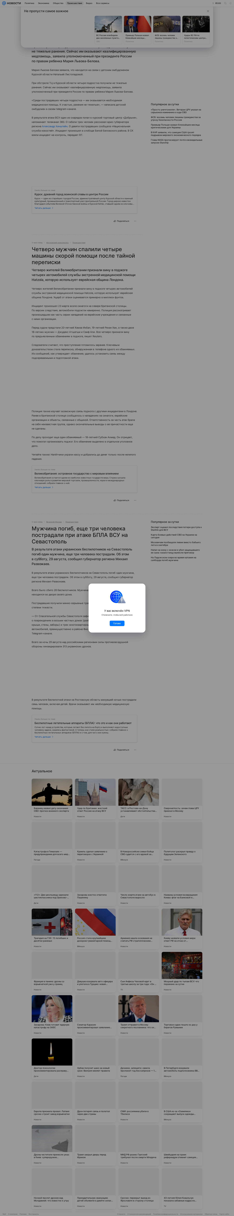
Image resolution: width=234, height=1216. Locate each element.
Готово (117, 623)
